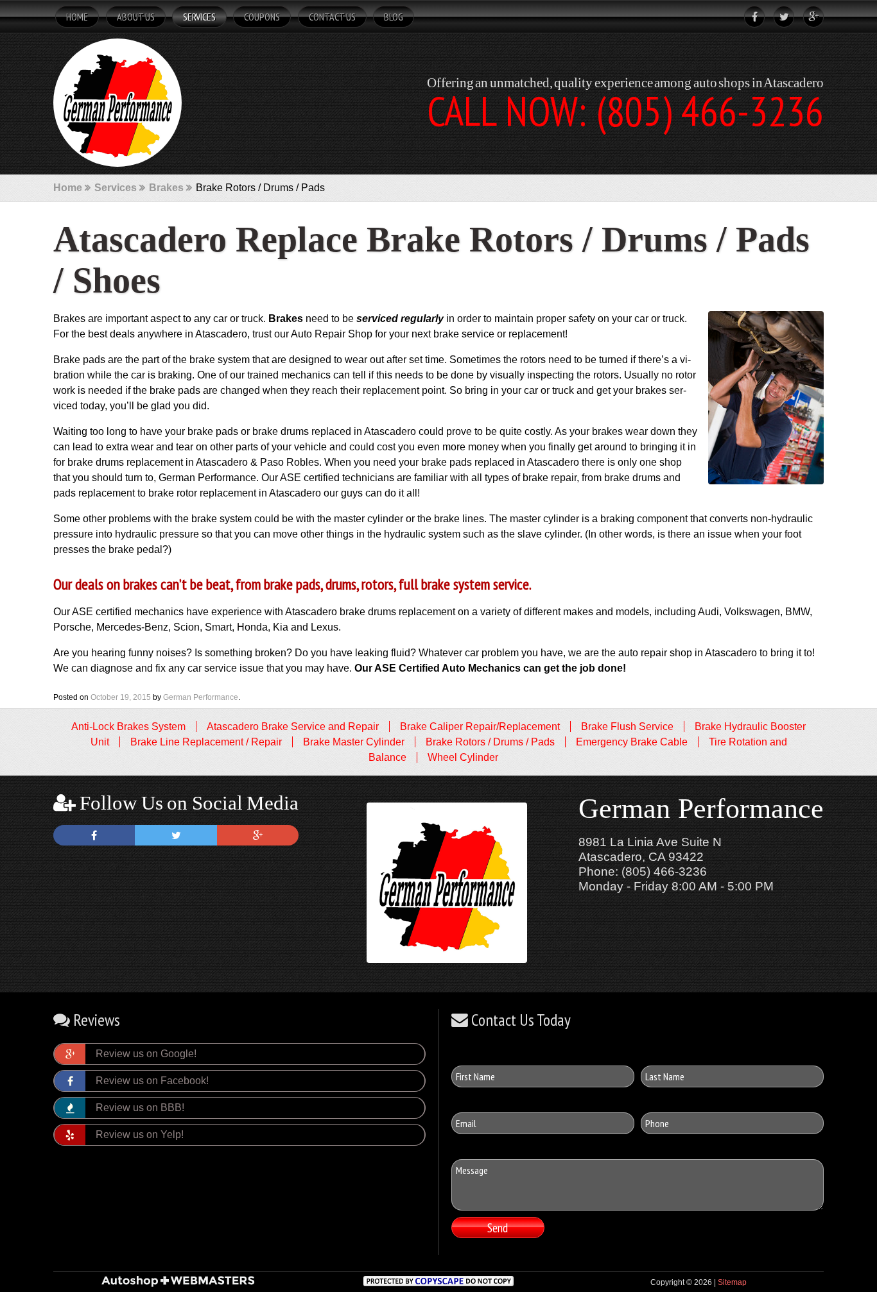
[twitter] (780, 17)
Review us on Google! (146, 1053)
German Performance (200, 697)
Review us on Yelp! (140, 1134)
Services (199, 16)
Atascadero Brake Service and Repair (293, 726)
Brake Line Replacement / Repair (206, 741)
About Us (136, 16)
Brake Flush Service (627, 726)
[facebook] (751, 17)
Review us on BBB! (140, 1107)
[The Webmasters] (178, 1284)
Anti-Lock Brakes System (128, 726)
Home (77, 16)
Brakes (166, 187)
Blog (393, 16)
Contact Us (332, 16)
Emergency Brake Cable (632, 741)
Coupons (262, 16)
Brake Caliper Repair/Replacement (480, 726)
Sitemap (732, 1282)
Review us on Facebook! (152, 1080)
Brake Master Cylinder (353, 741)
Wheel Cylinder (463, 757)
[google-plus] (810, 17)
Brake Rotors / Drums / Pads (490, 741)
